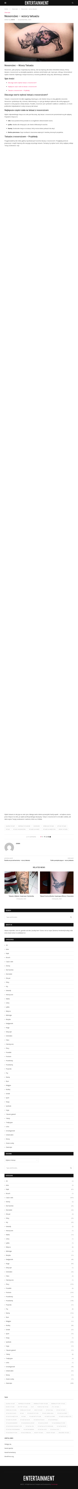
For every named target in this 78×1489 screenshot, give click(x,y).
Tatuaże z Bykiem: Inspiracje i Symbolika (21, 896)
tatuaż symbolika (26, 1432)
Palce (7, 1040)
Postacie (8, 1056)
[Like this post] (42, 837)
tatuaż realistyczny (11, 1432)
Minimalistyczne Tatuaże (41, 1403)
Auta (7, 949)
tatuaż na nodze (61, 1426)
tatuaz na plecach (11, 1413)
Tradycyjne (9, 1122)
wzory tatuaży (50, 1432)
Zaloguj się (7, 1444)
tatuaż (8, 829)
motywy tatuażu (23, 1407)
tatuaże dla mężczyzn (49, 829)
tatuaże (23, 1416)
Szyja (7, 1110)
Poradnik (8, 1052)
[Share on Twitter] (46, 837)
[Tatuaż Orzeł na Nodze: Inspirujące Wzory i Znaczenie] (57, 882)
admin (13, 20)
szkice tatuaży (38, 1410)
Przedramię (9, 1065)
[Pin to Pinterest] (48, 837)
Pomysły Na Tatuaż (42, 1407)
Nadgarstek (9, 1023)
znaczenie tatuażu (63, 1432)
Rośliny (8, 1089)
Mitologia (9, 1015)
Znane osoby (10, 1143)
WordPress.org (9, 1456)
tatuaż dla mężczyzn (12, 1416)
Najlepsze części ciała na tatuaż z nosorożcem (22, 86)
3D (7, 945)
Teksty (8, 1118)
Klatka (8, 999)
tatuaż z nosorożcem (19, 829)
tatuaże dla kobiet (34, 829)
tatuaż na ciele (29, 1426)
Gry (7, 986)
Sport (7, 1098)
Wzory (8, 1139)
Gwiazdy (8, 990)
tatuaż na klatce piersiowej (45, 1426)
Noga (7, 1027)
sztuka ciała (49, 1410)
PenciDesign (54, 1484)
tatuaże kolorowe (11, 1419)
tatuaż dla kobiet (62, 1413)
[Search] (73, 3)
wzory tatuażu (63, 829)
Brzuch (8, 957)
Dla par (8, 978)
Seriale (8, 1093)
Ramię (8, 1077)
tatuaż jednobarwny (12, 1423)
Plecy (7, 1048)
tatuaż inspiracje (53, 1419)
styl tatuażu (55, 1407)
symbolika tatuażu (48, 826)
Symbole (8, 1106)
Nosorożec (36, 826)
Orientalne (9, 1036)
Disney (8, 966)
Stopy (7, 1102)
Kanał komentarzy (10, 1452)
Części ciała (9, 962)
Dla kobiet (9, 974)
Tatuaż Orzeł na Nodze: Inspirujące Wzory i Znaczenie (57, 896)
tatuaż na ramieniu (28, 1429)
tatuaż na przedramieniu (13, 1429)
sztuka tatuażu (61, 826)
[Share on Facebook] (44, 837)
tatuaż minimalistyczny (58, 1423)
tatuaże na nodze (25, 1419)
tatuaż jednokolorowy (28, 1423)
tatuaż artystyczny (33, 1413)
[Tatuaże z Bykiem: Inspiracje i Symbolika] (21, 882)
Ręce (7, 1081)
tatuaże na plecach (39, 1419)
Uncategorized (10, 1131)
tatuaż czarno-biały (48, 1413)
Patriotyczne (10, 1044)
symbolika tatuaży (25, 1410)
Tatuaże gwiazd (11, 1114)
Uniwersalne (9, 1135)
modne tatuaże (10, 1407)
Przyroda (8, 1069)
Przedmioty (9, 1060)
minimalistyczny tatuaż (58, 1403)
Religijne (8, 1085)
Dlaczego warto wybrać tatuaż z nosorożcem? (22, 83)
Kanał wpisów (8, 1448)
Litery (7, 1003)
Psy (7, 1073)
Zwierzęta (15, 9)
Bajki (7, 953)
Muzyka (8, 1019)
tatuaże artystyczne (35, 1416)
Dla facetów (9, 970)
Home (6, 9)
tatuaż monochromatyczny (14, 1426)
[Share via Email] (50, 837)
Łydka (7, 1007)
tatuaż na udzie (42, 1429)
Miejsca (8, 1011)
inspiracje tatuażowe (24, 826)
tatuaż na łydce (54, 1429)
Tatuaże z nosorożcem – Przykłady (19, 90)
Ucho (7, 1126)
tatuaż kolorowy (43, 1423)
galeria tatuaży (10, 826)
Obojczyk (9, 1032)
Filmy (7, 982)
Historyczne (9, 995)
